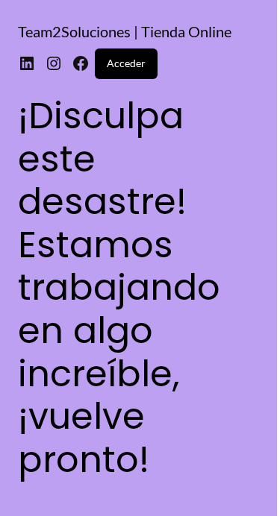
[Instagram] (54, 63)
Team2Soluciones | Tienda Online (124, 31)
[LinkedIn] (27, 63)
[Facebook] (81, 63)
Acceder (126, 63)
